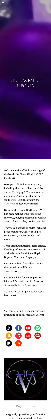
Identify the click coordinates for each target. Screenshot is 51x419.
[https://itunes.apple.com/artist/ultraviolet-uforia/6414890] (18, 336)
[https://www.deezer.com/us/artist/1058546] (28, 336)
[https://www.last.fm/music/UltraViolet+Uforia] (37, 336)
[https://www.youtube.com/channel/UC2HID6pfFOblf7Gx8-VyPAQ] (28, 328)
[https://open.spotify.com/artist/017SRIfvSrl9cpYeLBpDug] (37, 328)
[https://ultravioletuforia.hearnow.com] (9, 328)
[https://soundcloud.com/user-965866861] (18, 344)
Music (15, 192)
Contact (16, 200)
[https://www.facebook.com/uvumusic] (18, 328)
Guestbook (10, 203)
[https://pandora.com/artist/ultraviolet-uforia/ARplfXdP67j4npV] (9, 344)
